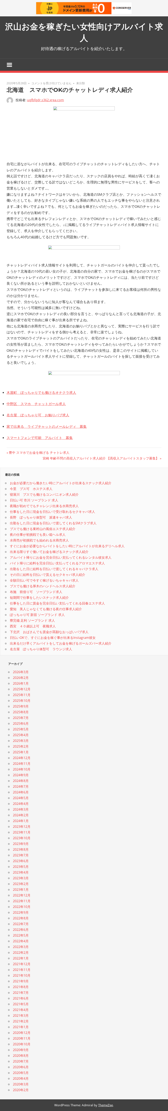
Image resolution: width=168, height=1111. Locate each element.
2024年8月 (21, 780)
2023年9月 (21, 843)
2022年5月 (21, 935)
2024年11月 (22, 763)
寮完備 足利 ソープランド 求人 (32, 620)
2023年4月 (21, 872)
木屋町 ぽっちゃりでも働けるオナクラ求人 (41, 392)
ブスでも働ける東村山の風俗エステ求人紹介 (42, 529)
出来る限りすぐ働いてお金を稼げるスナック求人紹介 (49, 551)
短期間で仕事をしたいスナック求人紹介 (39, 597)
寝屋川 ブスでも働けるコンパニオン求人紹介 (44, 494)
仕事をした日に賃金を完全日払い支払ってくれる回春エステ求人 (57, 603)
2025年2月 (21, 746)
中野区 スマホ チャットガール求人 (36, 403)
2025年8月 (21, 712)
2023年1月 (21, 889)
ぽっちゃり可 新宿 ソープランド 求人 (37, 614)
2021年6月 (21, 998)
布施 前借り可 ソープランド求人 (36, 592)
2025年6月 (21, 723)
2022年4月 (21, 941)
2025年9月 (21, 706)
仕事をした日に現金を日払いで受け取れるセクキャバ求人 (52, 511)
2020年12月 (22, 1032)
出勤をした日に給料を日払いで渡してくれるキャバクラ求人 (54, 569)
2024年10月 (22, 769)
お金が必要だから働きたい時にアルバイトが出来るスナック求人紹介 (60, 483)
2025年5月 (21, 729)
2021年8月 (21, 987)
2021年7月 (21, 992)
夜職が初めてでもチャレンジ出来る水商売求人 (44, 506)
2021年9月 (21, 981)
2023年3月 (21, 878)
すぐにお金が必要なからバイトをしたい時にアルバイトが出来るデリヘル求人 (67, 546)
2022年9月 (21, 912)
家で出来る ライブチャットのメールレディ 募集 (47, 426)
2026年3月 (21, 672)
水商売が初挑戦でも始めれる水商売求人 (39, 540)
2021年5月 (21, 1004)
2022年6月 (21, 929)
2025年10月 (22, 700)
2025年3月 (21, 740)
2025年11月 (22, 695)
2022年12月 (22, 895)
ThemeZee (105, 1105)
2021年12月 (22, 964)
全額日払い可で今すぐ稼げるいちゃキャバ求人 (44, 580)
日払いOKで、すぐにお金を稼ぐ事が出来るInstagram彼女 (53, 637)
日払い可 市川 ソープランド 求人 (34, 500)
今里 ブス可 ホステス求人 (31, 488)
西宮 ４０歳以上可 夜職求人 (33, 626)
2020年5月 (21, 1073)
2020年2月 (21, 1090)
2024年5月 (21, 798)
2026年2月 (21, 677)
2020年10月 (22, 1044)
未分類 (80, 83)
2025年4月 (21, 735)
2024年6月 (21, 792)
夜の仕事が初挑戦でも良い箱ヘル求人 (38, 534)
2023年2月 (21, 884)
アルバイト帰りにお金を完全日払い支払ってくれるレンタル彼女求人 (60, 557)
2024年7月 (21, 786)
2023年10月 (22, 838)
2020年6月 (21, 1067)
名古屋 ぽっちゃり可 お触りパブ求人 (38, 415)
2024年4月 (21, 803)
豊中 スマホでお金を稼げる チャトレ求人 (39, 452)
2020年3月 (21, 1084)
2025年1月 (21, 752)
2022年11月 (22, 901)
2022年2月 (21, 952)
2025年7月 (21, 718)
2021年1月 (21, 1027)
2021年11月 (22, 969)
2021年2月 (21, 1021)
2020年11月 (22, 1038)
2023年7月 (21, 855)
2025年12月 (22, 689)
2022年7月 (21, 924)
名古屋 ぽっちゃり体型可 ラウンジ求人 (41, 649)
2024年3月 (21, 809)
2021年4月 (21, 1010)
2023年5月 (21, 866)
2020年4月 (21, 1078)
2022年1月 (21, 958)
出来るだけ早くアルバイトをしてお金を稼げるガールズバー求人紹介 (60, 643)
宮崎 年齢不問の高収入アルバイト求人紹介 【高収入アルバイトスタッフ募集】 (101, 458)
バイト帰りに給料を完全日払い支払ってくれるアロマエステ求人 (57, 563)
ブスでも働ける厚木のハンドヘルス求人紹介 (42, 586)
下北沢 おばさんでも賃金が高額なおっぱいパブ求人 (49, 632)
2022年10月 (22, 906)
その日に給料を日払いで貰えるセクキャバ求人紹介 (47, 574)
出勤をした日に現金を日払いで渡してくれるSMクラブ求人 (53, 523)
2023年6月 (21, 861)
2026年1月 (21, 683)
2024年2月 (21, 815)
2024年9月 (21, 775)
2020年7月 (21, 1061)
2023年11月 (22, 832)
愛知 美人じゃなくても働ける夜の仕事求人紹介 (46, 609)
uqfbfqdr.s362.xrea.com (45, 100)
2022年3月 (21, 947)
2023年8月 (21, 849)
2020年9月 (21, 1050)
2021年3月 (21, 1015)
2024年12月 (22, 758)
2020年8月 (21, 1055)
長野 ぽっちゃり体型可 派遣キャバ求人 (41, 517)
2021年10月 (22, 975)
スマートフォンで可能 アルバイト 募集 (40, 437)
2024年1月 (21, 821)
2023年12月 (22, 826)
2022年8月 (21, 918)
